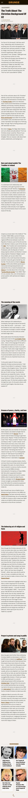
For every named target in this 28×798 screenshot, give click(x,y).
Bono (9, 129)
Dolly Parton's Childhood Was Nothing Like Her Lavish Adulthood (7, 763)
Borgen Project (20, 479)
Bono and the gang (6, 117)
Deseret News (5, 578)
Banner (16, 433)
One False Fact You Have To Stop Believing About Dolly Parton (7, 785)
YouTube (21, 457)
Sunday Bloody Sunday (8, 272)
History (3, 270)
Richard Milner (6, 20)
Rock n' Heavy (5, 702)
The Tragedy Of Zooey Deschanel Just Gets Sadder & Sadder (20, 763)
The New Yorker (7, 101)
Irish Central (7, 689)
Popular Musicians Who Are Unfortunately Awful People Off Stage (20, 786)
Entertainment (6, 7)
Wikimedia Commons (21, 317)
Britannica (22, 188)
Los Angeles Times (20, 339)
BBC (4, 246)
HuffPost (19, 659)
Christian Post (5, 683)
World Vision (4, 494)
